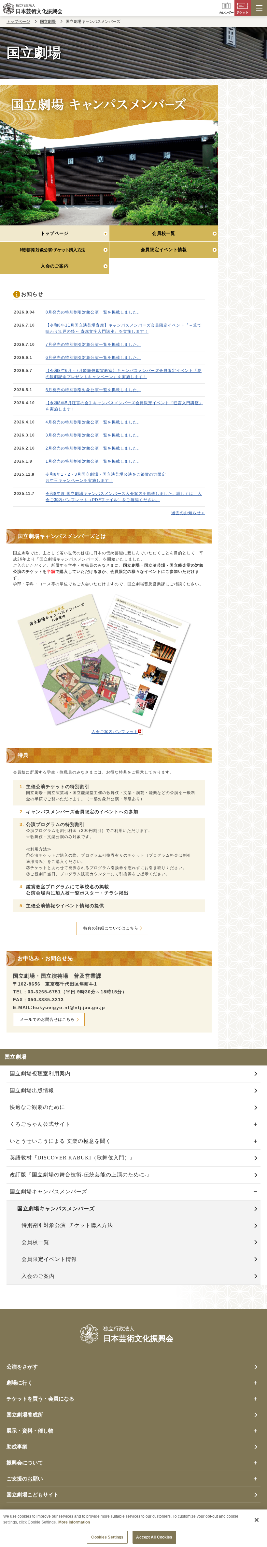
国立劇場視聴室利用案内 (40, 1073)
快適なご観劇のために (37, 1107)
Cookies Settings (107, 1537)
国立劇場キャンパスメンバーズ (48, 1191)
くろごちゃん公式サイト (40, 1124)
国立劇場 (48, 21)
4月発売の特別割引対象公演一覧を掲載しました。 (93, 422)
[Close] (256, 1520)
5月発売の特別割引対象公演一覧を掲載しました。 (93, 390)
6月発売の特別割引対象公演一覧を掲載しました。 (93, 357)
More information (74, 1522)
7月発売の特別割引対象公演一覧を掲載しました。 (93, 344)
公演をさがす (22, 1367)
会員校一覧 (35, 1242)
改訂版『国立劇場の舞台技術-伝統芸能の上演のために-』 (81, 1174)
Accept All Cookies (154, 1537)
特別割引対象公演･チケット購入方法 (67, 1225)
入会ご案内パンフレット (114, 731)
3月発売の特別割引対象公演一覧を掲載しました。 (93, 435)
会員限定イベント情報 (49, 1259)
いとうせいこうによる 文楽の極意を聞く (60, 1141)
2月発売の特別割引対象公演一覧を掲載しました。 (93, 448)
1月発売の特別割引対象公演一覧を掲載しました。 (93, 461)
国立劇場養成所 (25, 1414)
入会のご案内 (38, 1276)
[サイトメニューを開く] (259, 8)
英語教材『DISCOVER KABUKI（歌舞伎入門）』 (72, 1157)
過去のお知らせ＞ (188, 513)
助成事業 (17, 1446)
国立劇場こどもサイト (33, 1494)
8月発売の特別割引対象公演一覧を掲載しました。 (93, 312)
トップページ (18, 21)
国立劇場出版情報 (32, 1090)
